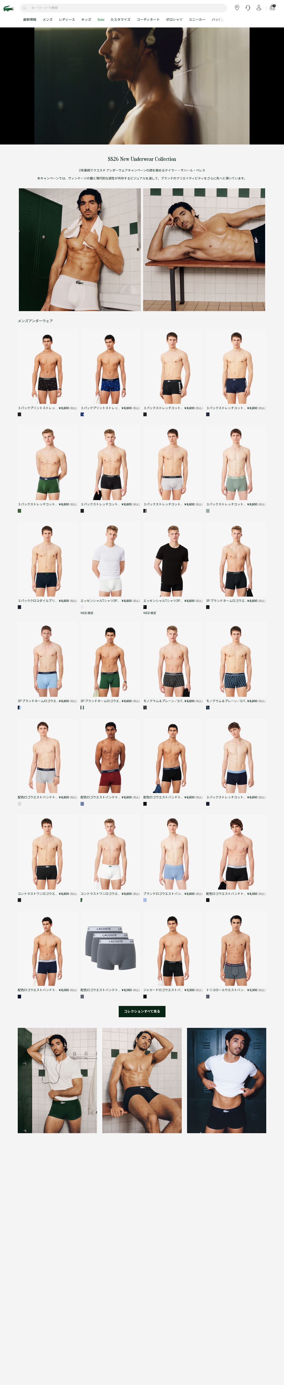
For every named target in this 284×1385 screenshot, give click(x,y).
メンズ (48, 19)
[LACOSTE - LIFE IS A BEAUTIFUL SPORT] (11, 8)
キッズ (86, 19)
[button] (221, 19)
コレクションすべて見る (142, 1011)
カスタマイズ (120, 19)
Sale (100, 19)
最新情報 (29, 19)
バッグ (217, 19)
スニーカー (197, 19)
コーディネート (148, 19)
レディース (67, 19)
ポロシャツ (174, 19)
